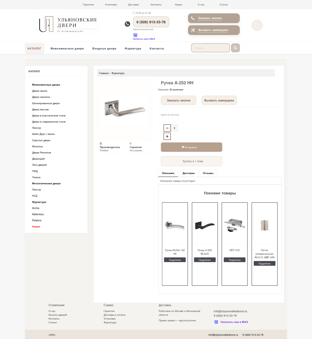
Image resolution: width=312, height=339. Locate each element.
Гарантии (88, 4)
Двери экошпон (41, 97)
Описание (168, 173)
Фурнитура (133, 48)
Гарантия (109, 311)
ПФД (35, 171)
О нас (201, 4)
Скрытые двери (41, 140)
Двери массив (40, 109)
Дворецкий (38, 158)
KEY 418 (235, 250)
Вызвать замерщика (213, 30)
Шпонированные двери (46, 103)
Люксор (36, 127)
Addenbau (38, 214)
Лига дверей (39, 164)
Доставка (133, 4)
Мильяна (37, 146)
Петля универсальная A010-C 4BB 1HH (264, 253)
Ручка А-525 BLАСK (205, 251)
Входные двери (104, 48)
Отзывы (208, 173)
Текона (36, 177)
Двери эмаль (39, 90)
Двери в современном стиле (49, 121)
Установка (111, 4)
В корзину (191, 147)
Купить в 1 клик (193, 161)
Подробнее (175, 260)
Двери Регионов (41, 152)
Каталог (34, 48)
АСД (34, 195)
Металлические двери (46, 183)
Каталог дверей (58, 314)
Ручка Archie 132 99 (175, 251)
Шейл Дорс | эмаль (43, 134)
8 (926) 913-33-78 (151, 21)
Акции (178, 4)
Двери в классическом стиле (49, 115)
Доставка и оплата (114, 314)
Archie (35, 208)
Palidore (37, 220)
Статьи (224, 4)
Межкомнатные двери (67, 48)
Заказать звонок (210, 18)
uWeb (52, 334)
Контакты (156, 4)
